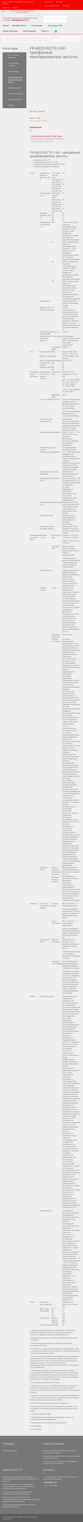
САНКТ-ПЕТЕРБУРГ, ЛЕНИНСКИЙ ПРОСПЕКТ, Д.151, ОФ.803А (19, 3)
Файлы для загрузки (42, 141)
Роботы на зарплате (10, 1451)
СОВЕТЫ (15, 8)
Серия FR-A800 (54, 38)
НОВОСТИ (6, 8)
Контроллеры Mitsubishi (13, 56)
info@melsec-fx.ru (50, 1482)
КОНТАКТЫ (66, 6)
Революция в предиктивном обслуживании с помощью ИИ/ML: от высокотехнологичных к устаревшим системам (19, 1486)
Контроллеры (37, 26)
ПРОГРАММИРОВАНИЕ (52, 6)
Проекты (45, 31)
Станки (11, 105)
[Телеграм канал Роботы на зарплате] (55, 31)
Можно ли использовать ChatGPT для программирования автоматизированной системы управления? (21, 1499)
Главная (6, 26)
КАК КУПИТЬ (49, 2)
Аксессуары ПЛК (55, 26)
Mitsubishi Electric (19, 26)
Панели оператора (10, 31)
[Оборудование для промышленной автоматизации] (21, 11)
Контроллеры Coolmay (13, 64)
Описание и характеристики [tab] (46, 136)
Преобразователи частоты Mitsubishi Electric (30, 38)
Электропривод (29, 31)
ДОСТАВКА (59, 2)
